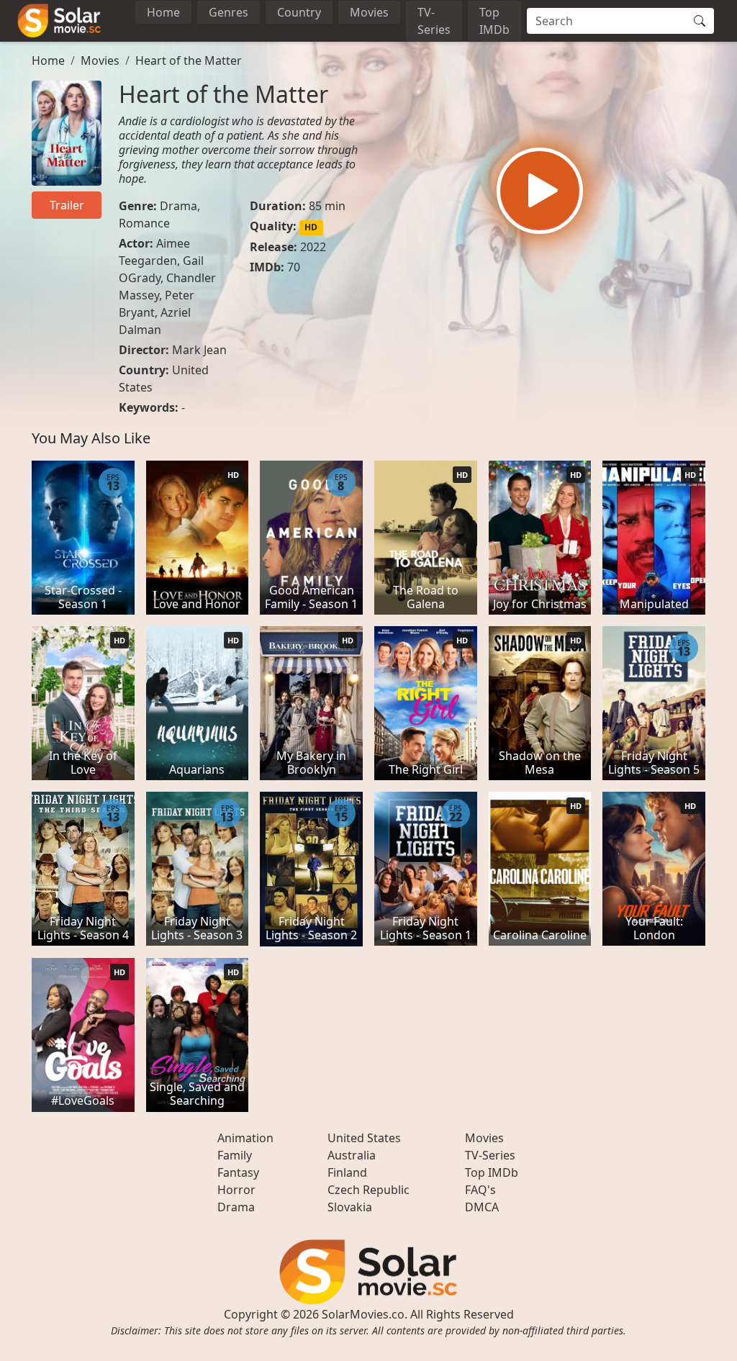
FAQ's (480, 1190)
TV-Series (434, 20)
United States (364, 1138)
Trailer (67, 205)
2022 (313, 247)
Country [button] (299, 12)
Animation (245, 1138)
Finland (347, 1172)
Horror (236, 1190)
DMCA (482, 1207)
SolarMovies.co (363, 1314)
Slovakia (349, 1207)
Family (234, 1155)
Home (163, 12)
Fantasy (238, 1172)
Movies (369, 12)
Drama (178, 206)
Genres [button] (228, 12)
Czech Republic (368, 1190)
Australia (351, 1155)
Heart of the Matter (188, 60)
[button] (540, 191)
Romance (144, 223)
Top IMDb (494, 20)
